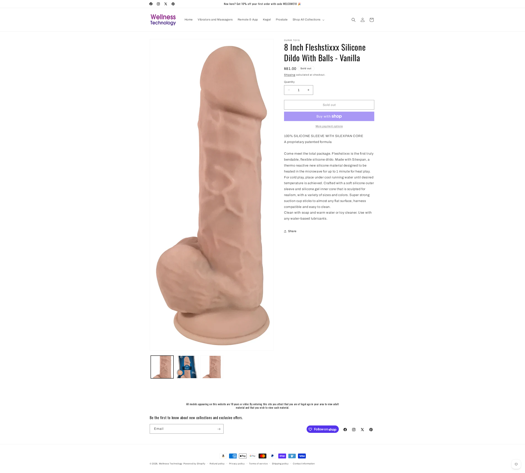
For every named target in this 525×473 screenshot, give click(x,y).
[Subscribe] (218, 429)
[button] (308, 19)
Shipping (289, 74)
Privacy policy (237, 463)
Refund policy (217, 463)
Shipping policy (280, 463)
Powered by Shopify (194, 463)
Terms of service (258, 463)
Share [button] (292, 231)
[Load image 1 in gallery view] (162, 367)
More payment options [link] (329, 126)
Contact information (304, 463)
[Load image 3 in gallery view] (211, 367)
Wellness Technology (171, 463)
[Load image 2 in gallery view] (187, 367)
